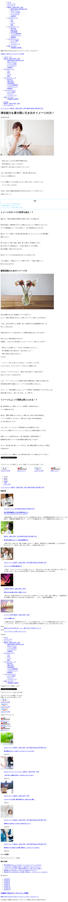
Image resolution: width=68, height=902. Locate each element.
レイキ (9, 74)
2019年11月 (7, 889)
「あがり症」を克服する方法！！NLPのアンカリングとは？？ (19, 775)
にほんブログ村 (5, 470)
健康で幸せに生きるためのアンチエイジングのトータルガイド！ (20, 896)
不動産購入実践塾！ (13, 99)
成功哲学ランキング (6, 725)
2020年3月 (7, 882)
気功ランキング (21, 470)
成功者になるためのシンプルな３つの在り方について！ (17, 823)
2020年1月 (7, 886)
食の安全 (10, 79)
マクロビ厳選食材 (12, 85)
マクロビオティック (10, 78)
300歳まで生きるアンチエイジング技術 (12, 54)
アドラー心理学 (12, 64)
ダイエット (10, 93)
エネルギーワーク (9, 69)
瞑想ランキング (55, 470)
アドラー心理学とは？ (9, 618)
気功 (8, 72)
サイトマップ (8, 641)
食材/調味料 (10, 83)
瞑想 (8, 76)
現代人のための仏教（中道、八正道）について (15, 592)
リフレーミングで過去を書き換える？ (13, 566)
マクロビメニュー (12, 86)
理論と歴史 (10, 81)
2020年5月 (7, 879)
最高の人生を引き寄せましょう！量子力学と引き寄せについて (22, 628)
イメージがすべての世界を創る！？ (12, 204)
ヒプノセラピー (12, 65)
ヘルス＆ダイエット (10, 90)
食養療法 (10, 88)
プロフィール (8, 57)
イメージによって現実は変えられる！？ (13, 207)
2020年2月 (7, 884)
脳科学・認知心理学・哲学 (12, 58)
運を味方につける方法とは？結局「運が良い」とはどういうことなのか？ (22, 847)
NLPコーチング (12, 62)
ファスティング (12, 95)
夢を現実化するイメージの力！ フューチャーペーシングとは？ (19, 751)
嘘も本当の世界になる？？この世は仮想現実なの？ (16, 540)
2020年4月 (7, 880)
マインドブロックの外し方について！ (15, 631)
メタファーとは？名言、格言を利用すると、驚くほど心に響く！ (19, 799)
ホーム (6, 637)
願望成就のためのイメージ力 (10, 205)
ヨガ (8, 71)
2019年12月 (7, 887)
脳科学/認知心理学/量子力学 (15, 60)
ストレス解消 (11, 92)
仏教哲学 (10, 67)
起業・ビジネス (8, 97)
